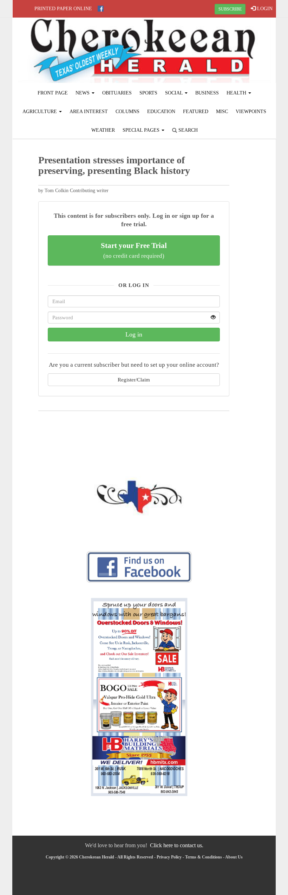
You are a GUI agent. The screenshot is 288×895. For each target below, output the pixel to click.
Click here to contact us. (176, 845)
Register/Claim (134, 380)
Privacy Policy (169, 857)
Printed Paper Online (63, 8)
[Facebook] (100, 8)
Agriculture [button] (40, 111)
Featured (195, 111)
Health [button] (237, 93)
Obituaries (117, 93)
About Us (234, 857)
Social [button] (174, 93)
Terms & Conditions (203, 857)
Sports (148, 93)
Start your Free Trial (134, 250)
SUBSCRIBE (230, 9)
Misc (222, 111)
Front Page (53, 93)
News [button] (83, 93)
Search (187, 130)
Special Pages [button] (142, 130)
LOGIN (264, 8)
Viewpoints (251, 111)
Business (207, 93)
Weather (103, 130)
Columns (127, 111)
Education (161, 111)
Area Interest (89, 111)
